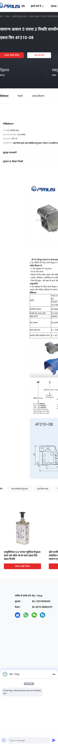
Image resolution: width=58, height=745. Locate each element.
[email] (17, 615)
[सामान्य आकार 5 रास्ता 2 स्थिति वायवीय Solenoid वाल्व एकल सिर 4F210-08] (22, 528)
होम (1, 16)
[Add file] (4, 740)
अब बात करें (39, 55)
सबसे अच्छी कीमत (11, 55)
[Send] (53, 740)
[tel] (51, 615)
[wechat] (34, 615)
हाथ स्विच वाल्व (42, 489)
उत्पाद (7, 16)
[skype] (42, 615)
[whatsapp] (26, 615)
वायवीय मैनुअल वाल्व (19, 16)
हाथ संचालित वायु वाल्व (19, 489)
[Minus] (54, 674)
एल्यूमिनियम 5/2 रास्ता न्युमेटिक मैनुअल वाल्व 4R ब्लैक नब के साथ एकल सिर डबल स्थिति (22, 555)
